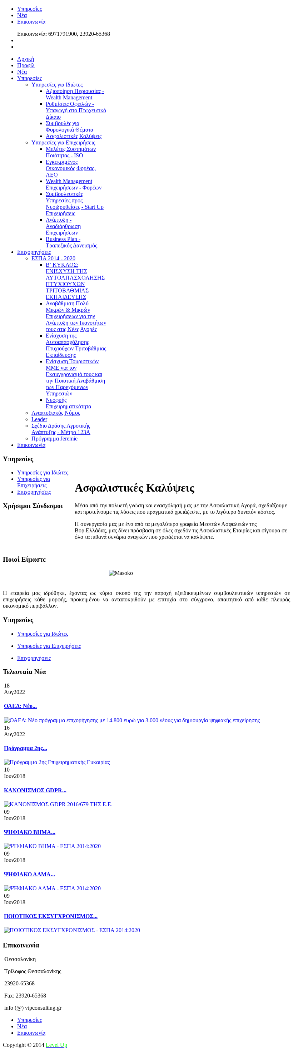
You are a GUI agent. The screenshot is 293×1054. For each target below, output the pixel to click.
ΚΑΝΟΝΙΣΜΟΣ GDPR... (35, 790)
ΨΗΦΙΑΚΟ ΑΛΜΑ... (29, 874)
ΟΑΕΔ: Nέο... (20, 706)
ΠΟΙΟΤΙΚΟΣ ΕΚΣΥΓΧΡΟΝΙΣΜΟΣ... (51, 916)
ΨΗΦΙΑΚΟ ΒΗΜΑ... (29, 832)
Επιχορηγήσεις (34, 658)
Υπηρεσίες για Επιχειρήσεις (49, 646)
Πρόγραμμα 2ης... (25, 748)
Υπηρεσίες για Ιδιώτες (42, 634)
